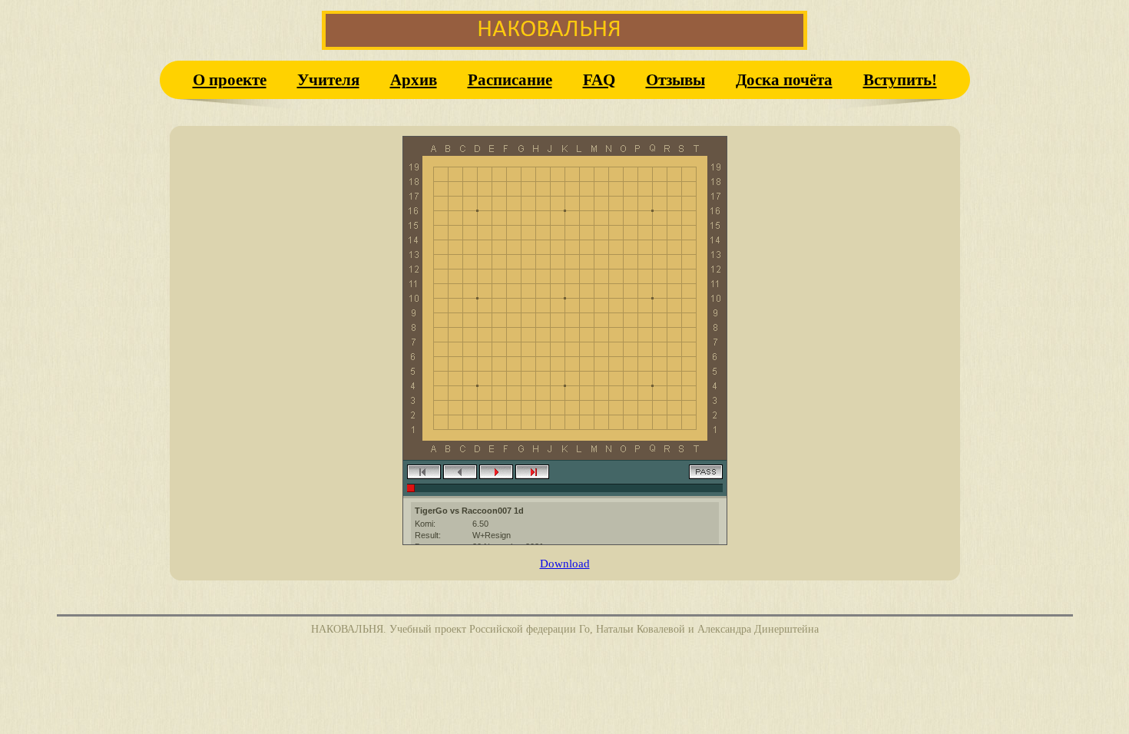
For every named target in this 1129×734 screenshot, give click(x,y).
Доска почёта (784, 79)
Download (565, 563)
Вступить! (900, 79)
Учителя (328, 79)
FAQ (599, 79)
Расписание (510, 79)
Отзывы (675, 79)
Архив (413, 79)
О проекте (230, 79)
